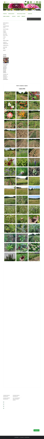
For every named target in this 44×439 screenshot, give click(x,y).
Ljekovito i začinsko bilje (5, 43)
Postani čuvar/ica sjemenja (20, 428)
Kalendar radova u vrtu (6, 27)
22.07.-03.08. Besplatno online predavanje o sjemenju (16, 399)
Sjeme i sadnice (6, 16)
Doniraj (28, 428)
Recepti (4, 50)
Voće (4, 38)
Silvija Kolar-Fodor (21, 13)
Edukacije (30, 13)
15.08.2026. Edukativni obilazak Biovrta (6, 396)
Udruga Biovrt (11, 13)
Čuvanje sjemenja (4, 31)
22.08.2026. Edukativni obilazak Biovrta (16, 396)
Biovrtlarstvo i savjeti (6, 24)
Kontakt (14, 16)
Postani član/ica (22, 426)
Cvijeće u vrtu (5, 45)
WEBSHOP (23, 16)
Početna (5, 13)
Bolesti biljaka (5, 29)
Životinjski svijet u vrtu (5, 35)
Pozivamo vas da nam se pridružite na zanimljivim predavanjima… (5, 77)
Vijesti (18, 16)
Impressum (17, 432)
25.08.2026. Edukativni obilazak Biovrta (6, 398)
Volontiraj (22, 429)
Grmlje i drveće (5, 40)
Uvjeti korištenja (25, 432)
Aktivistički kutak (5, 48)
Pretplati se (36, 430)
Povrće (4, 37)
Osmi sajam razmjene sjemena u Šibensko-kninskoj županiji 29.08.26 (5, 68)
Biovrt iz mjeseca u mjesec (22, 85)
